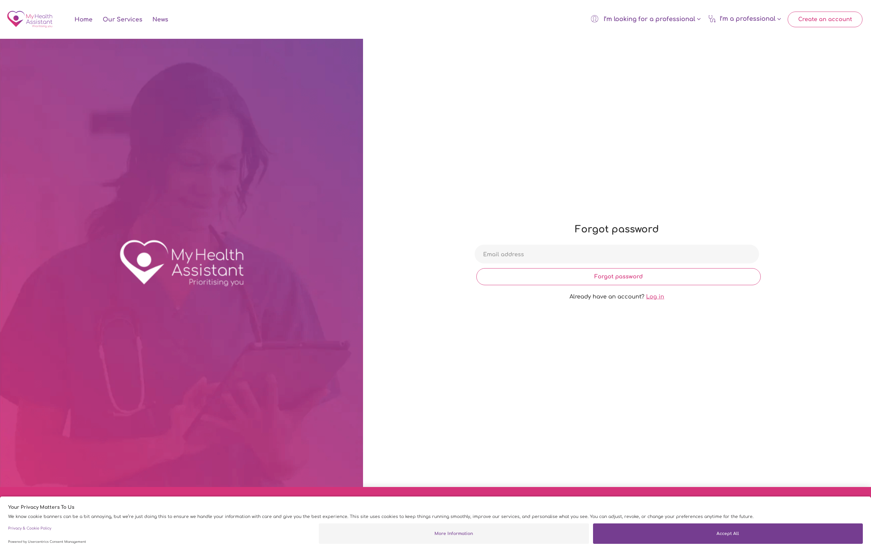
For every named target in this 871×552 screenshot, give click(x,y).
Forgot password (618, 277)
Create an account (825, 19)
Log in (655, 297)
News (160, 19)
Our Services (122, 19)
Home (84, 19)
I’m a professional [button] (748, 19)
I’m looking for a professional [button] (649, 19)
